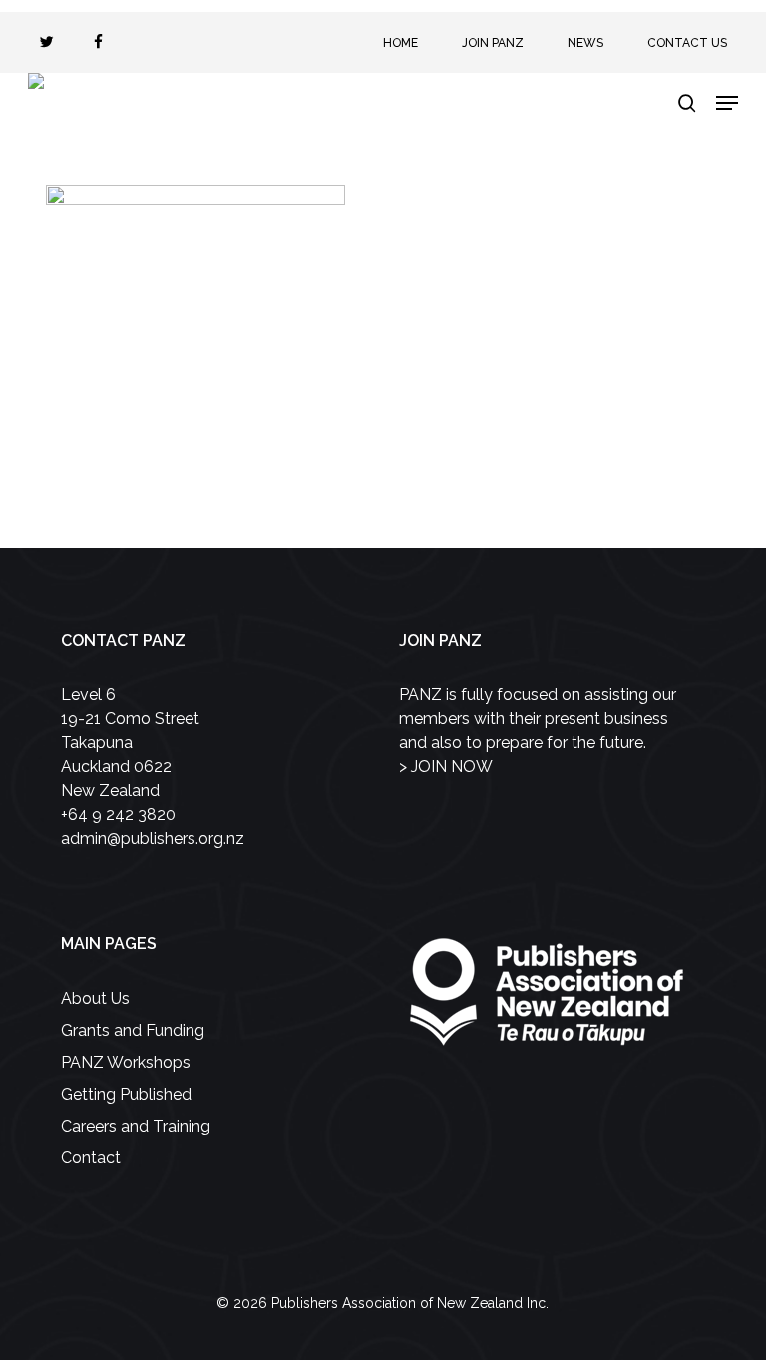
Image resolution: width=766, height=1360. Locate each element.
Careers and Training (135, 1126)
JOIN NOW (452, 766)
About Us (95, 998)
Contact (91, 1157)
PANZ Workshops (126, 1062)
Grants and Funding (132, 1030)
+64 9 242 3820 (118, 814)
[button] (727, 103)
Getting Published (126, 1094)
